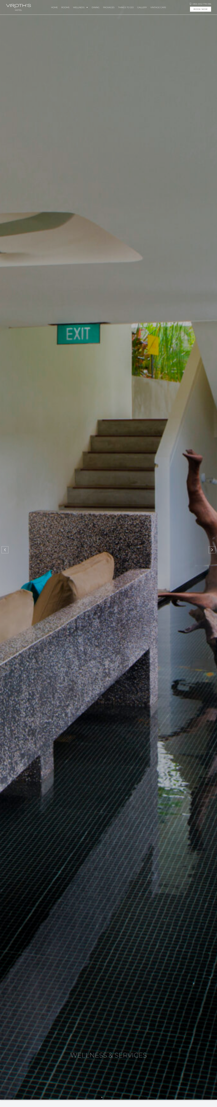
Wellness (79, 7)
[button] (4, 549)
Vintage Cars (158, 7)
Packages (109, 7)
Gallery (142, 7)
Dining (95, 7)
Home (54, 7)
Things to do (126, 7)
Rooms (65, 7)
